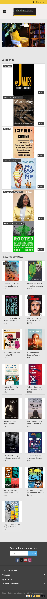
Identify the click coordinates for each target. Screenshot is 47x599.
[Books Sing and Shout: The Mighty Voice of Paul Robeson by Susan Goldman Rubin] (12, 511)
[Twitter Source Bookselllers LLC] (21, 560)
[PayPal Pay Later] (32, 596)
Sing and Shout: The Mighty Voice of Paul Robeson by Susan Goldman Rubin (12, 525)
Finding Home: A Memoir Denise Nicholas (10, 422)
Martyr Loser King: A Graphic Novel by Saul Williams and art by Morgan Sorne (12, 319)
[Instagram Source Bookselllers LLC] (29, 560)
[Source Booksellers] (23, 35)
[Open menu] (4, 11)
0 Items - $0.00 (40, 2)
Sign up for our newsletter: (23, 548)
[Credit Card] (27, 596)
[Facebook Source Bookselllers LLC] (17, 560)
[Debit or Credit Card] (42, 596)
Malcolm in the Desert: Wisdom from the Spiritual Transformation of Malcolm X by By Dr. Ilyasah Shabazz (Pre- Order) (35, 354)
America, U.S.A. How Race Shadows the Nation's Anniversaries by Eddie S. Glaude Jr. (11, 285)
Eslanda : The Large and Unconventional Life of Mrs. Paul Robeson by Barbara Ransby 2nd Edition (12, 457)
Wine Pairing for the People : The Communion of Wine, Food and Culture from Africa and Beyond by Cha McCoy (12, 354)
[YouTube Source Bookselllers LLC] (25, 560)
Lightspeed (41, 593)
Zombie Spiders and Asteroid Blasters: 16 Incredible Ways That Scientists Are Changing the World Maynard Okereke (35, 491)
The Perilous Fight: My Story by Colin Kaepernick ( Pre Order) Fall (34, 319)
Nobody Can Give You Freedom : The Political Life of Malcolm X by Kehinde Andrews (34, 388)
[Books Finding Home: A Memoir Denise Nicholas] (12, 408)
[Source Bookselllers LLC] (28, 11)
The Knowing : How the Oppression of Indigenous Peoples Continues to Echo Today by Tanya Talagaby (34, 422)
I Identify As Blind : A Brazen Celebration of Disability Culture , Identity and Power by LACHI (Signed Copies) (35, 457)
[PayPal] (37, 596)
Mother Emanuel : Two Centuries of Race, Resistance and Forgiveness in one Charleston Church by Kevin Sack (11, 388)
